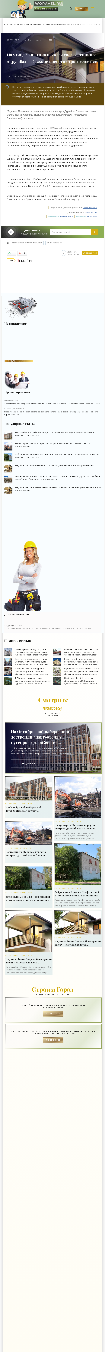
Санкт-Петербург (54, 243)
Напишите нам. (92, 216)
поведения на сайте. (66, 216)
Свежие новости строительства (27, 243)
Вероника (13, 40)
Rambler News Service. (90, 208)
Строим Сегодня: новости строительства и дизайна (26, 24)
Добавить (73, 253)
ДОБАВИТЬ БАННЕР (18, 361)
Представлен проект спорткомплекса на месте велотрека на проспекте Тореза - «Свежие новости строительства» (51, 412)
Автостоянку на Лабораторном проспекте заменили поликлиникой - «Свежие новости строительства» (52, 402)
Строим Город (58, 24)
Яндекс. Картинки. (91, 212)
